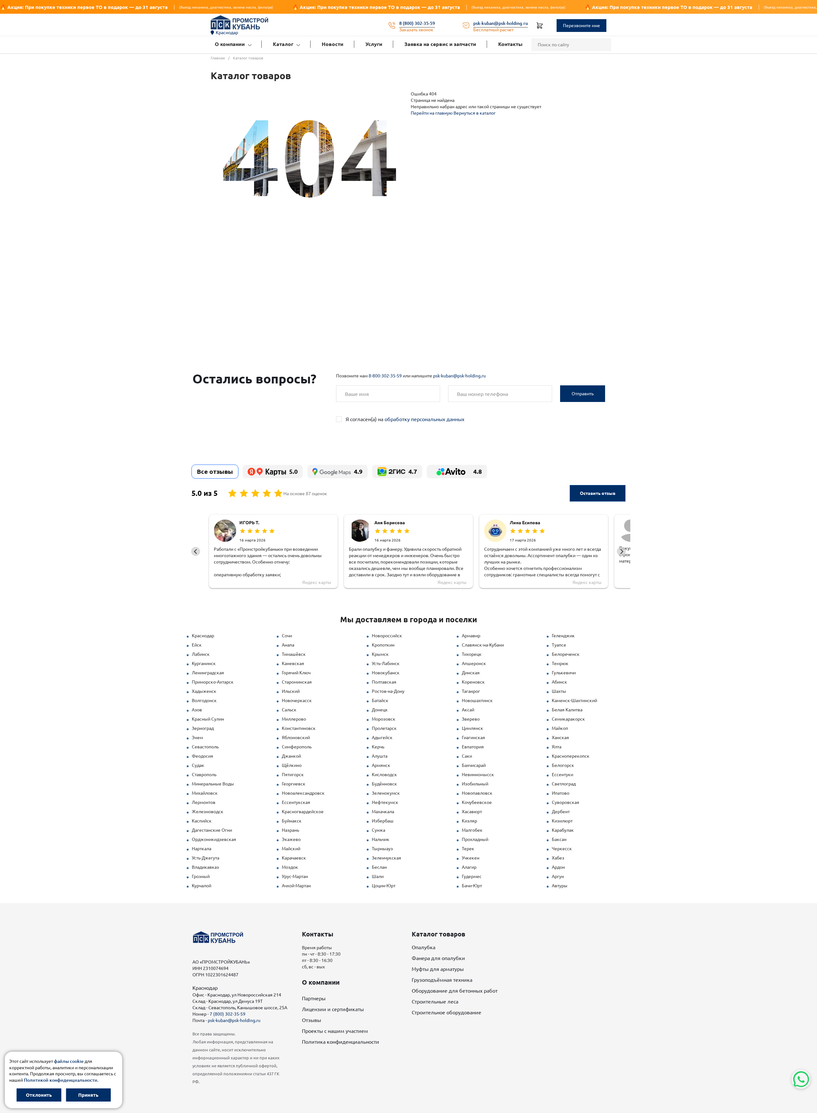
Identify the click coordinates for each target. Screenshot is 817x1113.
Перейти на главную (432, 113)
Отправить (583, 393)
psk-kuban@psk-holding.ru (500, 23)
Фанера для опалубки (438, 958)
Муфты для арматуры (438, 969)
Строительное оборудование (446, 1012)
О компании (230, 44)
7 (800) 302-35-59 (227, 1014)
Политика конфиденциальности (340, 1042)
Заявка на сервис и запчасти (440, 44)
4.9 (358, 471)
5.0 (293, 471)
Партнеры (314, 998)
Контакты (510, 44)
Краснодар (227, 32)
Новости (332, 44)
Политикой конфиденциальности (60, 1080)
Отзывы (311, 1020)
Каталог (283, 44)
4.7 (412, 471)
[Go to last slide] (195, 551)
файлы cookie (69, 1061)
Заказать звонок (416, 29)
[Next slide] (621, 551)
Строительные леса (435, 1001)
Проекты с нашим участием (335, 1031)
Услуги (373, 44)
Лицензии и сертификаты (333, 1009)
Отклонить (39, 1095)
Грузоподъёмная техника (442, 980)
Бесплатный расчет (493, 29)
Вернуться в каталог (474, 113)
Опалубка (423, 947)
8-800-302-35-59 (385, 375)
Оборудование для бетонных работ (455, 991)
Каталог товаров (438, 934)
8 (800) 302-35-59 (417, 23)
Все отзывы (215, 471)
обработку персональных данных (424, 419)
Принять (88, 1095)
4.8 (477, 471)
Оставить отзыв (597, 493)
